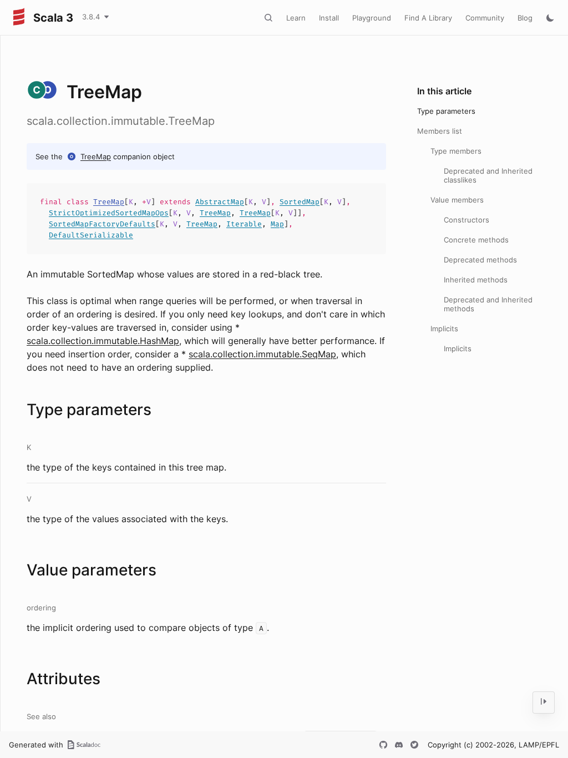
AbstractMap (219, 201)
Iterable (244, 224)
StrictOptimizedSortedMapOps (109, 213)
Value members (457, 199)
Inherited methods (476, 279)
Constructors (466, 219)
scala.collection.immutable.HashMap (103, 340)
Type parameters (446, 111)
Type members (455, 150)
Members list (439, 131)
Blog (525, 17)
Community (484, 17)
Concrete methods (476, 239)
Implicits (444, 328)
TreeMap (95, 156)
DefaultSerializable (91, 235)
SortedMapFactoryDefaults (102, 224)
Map (277, 224)
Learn (296, 17)
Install (329, 17)
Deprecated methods (480, 259)
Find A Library (428, 17)
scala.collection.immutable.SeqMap (262, 354)
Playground (371, 17)
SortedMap (300, 201)
